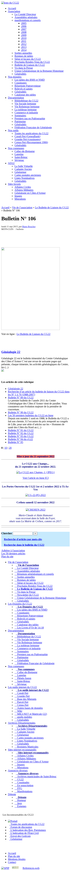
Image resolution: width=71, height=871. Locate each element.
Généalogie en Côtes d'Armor (30, 193)
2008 (23, 32)
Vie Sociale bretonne (25, 103)
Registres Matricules (27, 746)
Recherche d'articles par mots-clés (23, 539)
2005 (23, 23)
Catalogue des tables (25, 94)
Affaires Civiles (23, 187)
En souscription (24, 785)
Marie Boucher (29, 226)
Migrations (20, 198)
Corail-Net (22, 693)
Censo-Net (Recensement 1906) (31, 142)
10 (5, 447)
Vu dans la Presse (24, 67)
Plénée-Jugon (23, 678)
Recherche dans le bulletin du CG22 (24, 545)
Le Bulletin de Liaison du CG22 (52, 207)
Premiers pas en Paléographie (30, 118)
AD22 (11, 163)
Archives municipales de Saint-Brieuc (36, 776)
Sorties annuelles (23, 53)
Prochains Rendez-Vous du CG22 (32, 62)
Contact (12, 862)
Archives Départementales (21, 722)
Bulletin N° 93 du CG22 (21, 436)
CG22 (20, 779)
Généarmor (20, 172)
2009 (23, 35)
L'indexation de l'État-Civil (24, 833)
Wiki (19, 711)
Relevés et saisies (24, 88)
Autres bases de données (29, 708)
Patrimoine (20, 121)
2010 (23, 38)
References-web (31, 868)
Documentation (16, 97)
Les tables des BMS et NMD (30, 79)
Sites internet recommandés (22, 749)
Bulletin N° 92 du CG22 (21, 433)
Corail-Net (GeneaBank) (27, 136)
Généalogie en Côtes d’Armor (32, 761)
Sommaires (20, 115)
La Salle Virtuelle (24, 166)
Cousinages (21, 82)
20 (10, 447)
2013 (23, 47)
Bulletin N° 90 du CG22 (21, 412)
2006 (23, 26)
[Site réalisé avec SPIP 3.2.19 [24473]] (5, 868)
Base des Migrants (26, 699)
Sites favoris (14, 184)
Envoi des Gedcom (20, 836)
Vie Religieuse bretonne (27, 106)
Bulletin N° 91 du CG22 (21, 430)
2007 (23, 29)
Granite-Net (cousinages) (28, 139)
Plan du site (7, 556)
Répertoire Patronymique (28, 85)
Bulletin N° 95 (15, 442)
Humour (21, 800)
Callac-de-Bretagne (25, 151)
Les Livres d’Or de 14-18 (30, 627)
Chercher (6, 533)
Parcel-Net (22, 702)
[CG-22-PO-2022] (35, 495)
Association (14, 11)
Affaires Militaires (24, 190)
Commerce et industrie (26, 112)
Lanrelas (19, 154)
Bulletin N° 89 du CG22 (21, 397)
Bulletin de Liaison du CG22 (30, 65)
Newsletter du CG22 (27, 594)
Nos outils (13, 130)
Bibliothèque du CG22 (26, 100)
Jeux (19, 803)
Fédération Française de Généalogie (33, 127)
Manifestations (24, 791)
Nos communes (16, 148)
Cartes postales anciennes (28, 175)
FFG (19, 788)
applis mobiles (24, 717)
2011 (23, 41)
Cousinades (22, 782)
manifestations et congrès (28, 20)
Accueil (12, 8)
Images (18, 196)
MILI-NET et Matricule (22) (31, 714)
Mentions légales (16, 859)
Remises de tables (24, 56)
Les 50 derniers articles (13, 553)
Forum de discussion (20, 827)
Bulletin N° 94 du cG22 (20, 439)
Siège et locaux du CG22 (28, 59)
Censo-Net (22, 705)
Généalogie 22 (10, 352)
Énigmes (21, 806)
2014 (23, 50)
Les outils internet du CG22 (22, 687)
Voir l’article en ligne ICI (36, 478)
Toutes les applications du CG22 (31, 133)
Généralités (20, 73)
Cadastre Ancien (23, 169)
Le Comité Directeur (25, 14)
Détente (12, 794)
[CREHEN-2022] (35, 509)
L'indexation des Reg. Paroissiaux (27, 830)
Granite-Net (23, 696)
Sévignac (19, 160)
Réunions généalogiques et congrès (35, 574)
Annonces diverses (18, 770)
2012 (23, 44)
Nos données (14, 76)
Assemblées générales (26, 17)
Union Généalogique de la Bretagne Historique (39, 70)
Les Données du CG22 (20, 603)
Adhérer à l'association (13, 550)
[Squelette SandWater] (15, 868)
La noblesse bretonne (26, 109)
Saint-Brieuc (21, 157)
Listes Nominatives (25, 178)
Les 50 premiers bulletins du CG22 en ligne (30, 415)
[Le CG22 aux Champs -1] (35, 472)
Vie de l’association (22, 207)
